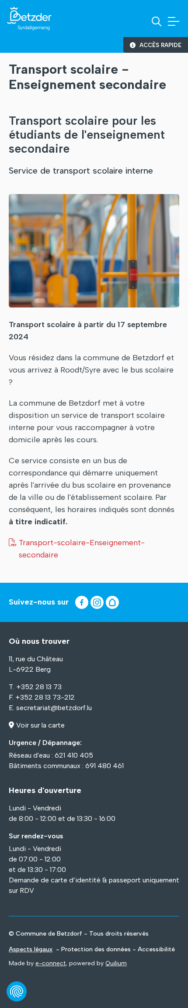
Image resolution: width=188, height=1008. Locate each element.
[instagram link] (97, 602)
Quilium (116, 963)
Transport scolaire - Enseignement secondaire (87, 77)
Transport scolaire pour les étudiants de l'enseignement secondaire (87, 135)
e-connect (50, 963)
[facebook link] (81, 602)
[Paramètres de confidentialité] (17, 991)
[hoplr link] (112, 602)
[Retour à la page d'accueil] (29, 19)
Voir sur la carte (40, 725)
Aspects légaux (30, 949)
